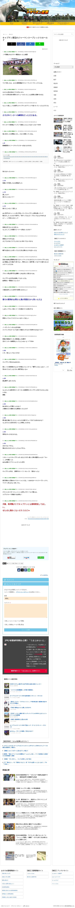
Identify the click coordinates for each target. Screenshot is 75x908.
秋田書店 (56, 365)
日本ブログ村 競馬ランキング (61, 232)
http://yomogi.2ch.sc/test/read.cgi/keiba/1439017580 (38, 518)
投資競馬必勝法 (5, 887)
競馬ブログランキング (59, 234)
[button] (72, 34)
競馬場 (56, 91)
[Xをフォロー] (22, 570)
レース (56, 106)
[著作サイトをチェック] (18, 570)
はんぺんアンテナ (58, 246)
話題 (5, 563)
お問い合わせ (26, 906)
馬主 (55, 103)
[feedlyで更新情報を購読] (29, 570)
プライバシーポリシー (22, 592)
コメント (7, 602)
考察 (55, 95)
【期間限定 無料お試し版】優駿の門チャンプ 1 (63, 363)
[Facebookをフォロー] (25, 570)
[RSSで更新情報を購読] (32, 570)
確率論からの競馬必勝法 (7, 893)
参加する (71, 295)
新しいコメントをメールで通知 (14, 621)
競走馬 (56, 83)
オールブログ (57, 243)
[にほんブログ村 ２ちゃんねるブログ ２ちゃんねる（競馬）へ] (26, 557)
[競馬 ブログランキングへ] (11, 557)
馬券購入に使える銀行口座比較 (9, 897)
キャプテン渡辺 (20, 563)
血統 (55, 99)
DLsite (69, 370)
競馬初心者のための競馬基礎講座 (10, 890)
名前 (5, 596)
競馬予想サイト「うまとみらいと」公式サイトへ (25, 671)
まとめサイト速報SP (59, 245)
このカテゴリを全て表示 (63, 294)
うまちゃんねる (57, 255)
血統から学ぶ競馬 (6, 876)
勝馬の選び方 (5, 880)
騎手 (55, 79)
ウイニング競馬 (11, 563)
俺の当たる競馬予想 (58, 253)
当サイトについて (5, 906)
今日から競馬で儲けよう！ (8, 883)
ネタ (55, 110)
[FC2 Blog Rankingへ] (41, 557)
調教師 (56, 87)
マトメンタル (57, 241)
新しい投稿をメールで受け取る (14, 624)
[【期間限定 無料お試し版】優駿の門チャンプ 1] (63, 350)
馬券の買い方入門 (6, 873)
